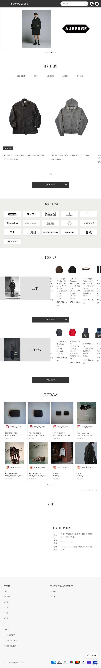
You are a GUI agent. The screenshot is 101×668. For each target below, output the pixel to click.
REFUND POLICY (10, 646)
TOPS (5, 591)
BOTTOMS (7, 597)
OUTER (6, 602)
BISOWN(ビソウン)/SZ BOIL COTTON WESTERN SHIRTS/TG (62, 348)
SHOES (6, 613)
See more (50, 485)
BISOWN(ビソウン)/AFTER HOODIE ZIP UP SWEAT (70, 155)
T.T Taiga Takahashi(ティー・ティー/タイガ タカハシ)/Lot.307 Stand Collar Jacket (62, 288)
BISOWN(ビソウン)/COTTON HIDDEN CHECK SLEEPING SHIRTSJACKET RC (75, 350)
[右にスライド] (56, 174)
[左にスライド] (45, 174)
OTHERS (6, 618)
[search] (85, 4)
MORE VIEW (51, 185)
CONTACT (53, 591)
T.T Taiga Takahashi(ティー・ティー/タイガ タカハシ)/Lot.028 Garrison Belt (88, 287)
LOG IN (52, 597)
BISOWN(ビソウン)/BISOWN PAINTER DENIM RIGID (88, 350)
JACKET (6, 607)
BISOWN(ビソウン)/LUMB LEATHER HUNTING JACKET (24, 155)
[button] (5, 3)
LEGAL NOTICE (9, 635)
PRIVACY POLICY (10, 640)
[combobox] (74, 3)
